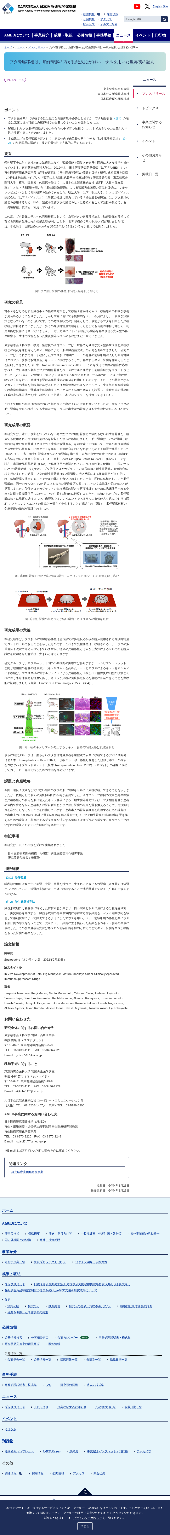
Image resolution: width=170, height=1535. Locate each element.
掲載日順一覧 (118, 1359)
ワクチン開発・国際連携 (91, 1262)
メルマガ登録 (109, 24)
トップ (8, 47)
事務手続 (9, 1374)
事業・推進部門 (50, 1239)
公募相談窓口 (40, 1337)
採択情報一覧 (69, 1359)
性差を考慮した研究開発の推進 (27, 1312)
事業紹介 (9, 1252)
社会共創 (54, 1306)
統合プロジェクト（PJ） (50, 1262)
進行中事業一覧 (15, 1262)
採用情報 (112, 14)
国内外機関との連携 (18, 1239)
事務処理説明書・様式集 (115, 1337)
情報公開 (13, 1306)
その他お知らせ (105, 1407)
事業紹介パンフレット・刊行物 (107, 1451)
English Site (160, 6)
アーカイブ (144, 1451)
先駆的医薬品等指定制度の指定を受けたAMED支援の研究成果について (51, 1290)
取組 (8, 1299)
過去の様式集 (95, 1384)
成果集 (73, 1451)
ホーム (7, 1210)
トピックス (41, 1407)
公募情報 (9, 1327)
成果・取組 (11, 1274)
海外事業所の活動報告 (144, 1233)
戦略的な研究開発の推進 (136, 1306)
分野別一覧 (93, 1359)
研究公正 (34, 1306)
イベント (9, 1419)
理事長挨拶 (12, 1233)
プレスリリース (36, 47)
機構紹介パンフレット (19, 1451)
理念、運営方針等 (60, 1233)
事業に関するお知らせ (71, 1407)
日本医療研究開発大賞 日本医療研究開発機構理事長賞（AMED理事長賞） (82, 1284)
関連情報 (54, 1343)
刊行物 (7, 1441)
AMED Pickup (52, 1451)
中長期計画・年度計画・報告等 (101, 1233)
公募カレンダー (72, 1337)
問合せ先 (89, 24)
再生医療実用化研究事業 (27, 1172)
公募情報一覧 (42, 1359)
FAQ (48, 1384)
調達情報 (89, 14)
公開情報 (89, 19)
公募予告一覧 (16, 1359)
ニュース (20, 47)
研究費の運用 (69, 1384)
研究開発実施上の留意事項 (22, 1343)
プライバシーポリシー (87, 1517)
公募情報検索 (13, 1337)
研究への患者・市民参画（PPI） (90, 1306)
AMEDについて (15, 1223)
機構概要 (34, 1233)
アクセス (106, 19)
